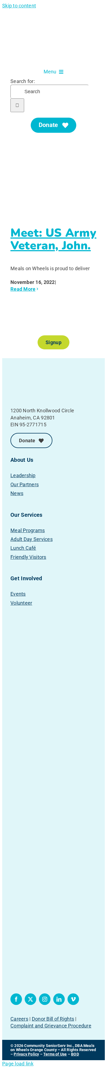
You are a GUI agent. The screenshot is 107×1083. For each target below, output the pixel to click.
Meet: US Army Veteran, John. (53, 239)
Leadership (23, 475)
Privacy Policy (26, 1054)
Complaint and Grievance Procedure (50, 1026)
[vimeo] (73, 999)
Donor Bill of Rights (53, 1019)
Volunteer (21, 603)
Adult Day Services (31, 539)
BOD (75, 1054)
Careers (19, 1019)
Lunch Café (23, 548)
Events (18, 594)
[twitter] (30, 999)
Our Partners (24, 484)
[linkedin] (59, 999)
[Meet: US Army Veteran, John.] (53, 181)
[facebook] (16, 999)
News (16, 493)
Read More (22, 289)
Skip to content (19, 6)
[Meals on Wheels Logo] (37, 369)
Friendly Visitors (28, 557)
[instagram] (44, 999)
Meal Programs (27, 530)
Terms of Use (55, 1054)
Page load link (17, 1064)
